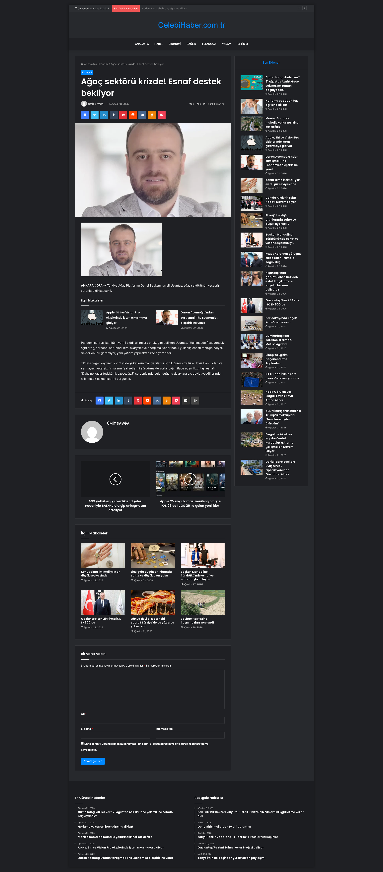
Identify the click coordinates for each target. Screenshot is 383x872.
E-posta (87, 728)
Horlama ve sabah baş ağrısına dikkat (282, 103)
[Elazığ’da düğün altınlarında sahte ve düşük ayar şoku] (153, 555)
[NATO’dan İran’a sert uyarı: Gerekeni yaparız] (252, 379)
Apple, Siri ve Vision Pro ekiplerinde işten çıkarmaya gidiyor (126, 317)
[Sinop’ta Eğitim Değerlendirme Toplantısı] (252, 360)
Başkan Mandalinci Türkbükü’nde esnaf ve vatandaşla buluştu (197, 575)
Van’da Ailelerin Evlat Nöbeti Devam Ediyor (281, 200)
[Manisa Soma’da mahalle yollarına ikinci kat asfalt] (252, 123)
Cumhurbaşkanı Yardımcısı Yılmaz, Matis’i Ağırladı (279, 340)
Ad (84, 713)
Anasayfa (142, 43)
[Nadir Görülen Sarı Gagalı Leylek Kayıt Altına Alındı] (252, 397)
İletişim (242, 43)
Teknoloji (209, 43)
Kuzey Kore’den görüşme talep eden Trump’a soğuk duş (284, 258)
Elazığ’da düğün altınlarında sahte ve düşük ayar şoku (151, 573)
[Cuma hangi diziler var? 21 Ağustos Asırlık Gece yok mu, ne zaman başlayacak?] (252, 82)
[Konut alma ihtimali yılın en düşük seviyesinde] (103, 555)
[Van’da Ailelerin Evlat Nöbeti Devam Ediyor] (252, 203)
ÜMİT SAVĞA (96, 103)
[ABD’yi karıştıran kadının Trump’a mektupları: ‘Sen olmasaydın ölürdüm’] (252, 416)
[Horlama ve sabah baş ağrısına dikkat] (252, 106)
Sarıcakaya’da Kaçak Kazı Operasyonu (281, 320)
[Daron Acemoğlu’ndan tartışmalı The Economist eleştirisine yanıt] (167, 317)
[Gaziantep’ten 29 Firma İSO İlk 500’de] (103, 602)
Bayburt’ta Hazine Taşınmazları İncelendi (197, 621)
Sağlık (191, 43)
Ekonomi (175, 43)
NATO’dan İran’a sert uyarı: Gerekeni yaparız (282, 376)
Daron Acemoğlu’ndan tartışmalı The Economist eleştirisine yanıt (199, 317)
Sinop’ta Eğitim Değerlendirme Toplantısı (277, 359)
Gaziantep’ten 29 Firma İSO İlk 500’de (101, 621)
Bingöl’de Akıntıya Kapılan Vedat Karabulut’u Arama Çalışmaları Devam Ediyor (279, 442)
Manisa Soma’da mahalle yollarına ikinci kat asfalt (171, 8)
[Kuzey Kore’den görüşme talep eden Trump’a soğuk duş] (252, 259)
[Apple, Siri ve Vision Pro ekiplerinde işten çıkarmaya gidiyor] (92, 317)
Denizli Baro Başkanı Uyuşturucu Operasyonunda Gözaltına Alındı (280, 468)
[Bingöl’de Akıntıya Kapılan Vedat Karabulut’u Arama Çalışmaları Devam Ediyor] (252, 439)
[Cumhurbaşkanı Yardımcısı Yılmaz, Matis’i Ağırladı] (252, 341)
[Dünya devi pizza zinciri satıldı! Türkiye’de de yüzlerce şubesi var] (153, 602)
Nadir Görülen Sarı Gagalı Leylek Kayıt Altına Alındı (279, 396)
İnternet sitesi (164, 728)
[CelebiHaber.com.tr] (191, 25)
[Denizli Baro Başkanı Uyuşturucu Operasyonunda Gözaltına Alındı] (252, 467)
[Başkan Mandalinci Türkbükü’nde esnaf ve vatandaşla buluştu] (203, 555)
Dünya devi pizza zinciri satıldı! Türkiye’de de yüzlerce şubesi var (152, 622)
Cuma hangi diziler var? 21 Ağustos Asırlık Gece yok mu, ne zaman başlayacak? (283, 83)
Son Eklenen (271, 62)
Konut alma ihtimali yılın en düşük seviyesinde (100, 573)
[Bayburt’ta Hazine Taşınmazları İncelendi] (203, 602)
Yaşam (226, 43)
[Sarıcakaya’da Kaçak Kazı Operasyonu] (252, 323)
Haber (158, 43)
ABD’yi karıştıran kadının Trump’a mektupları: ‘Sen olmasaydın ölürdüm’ (283, 417)
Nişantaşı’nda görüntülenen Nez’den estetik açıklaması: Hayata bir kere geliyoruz (282, 281)
